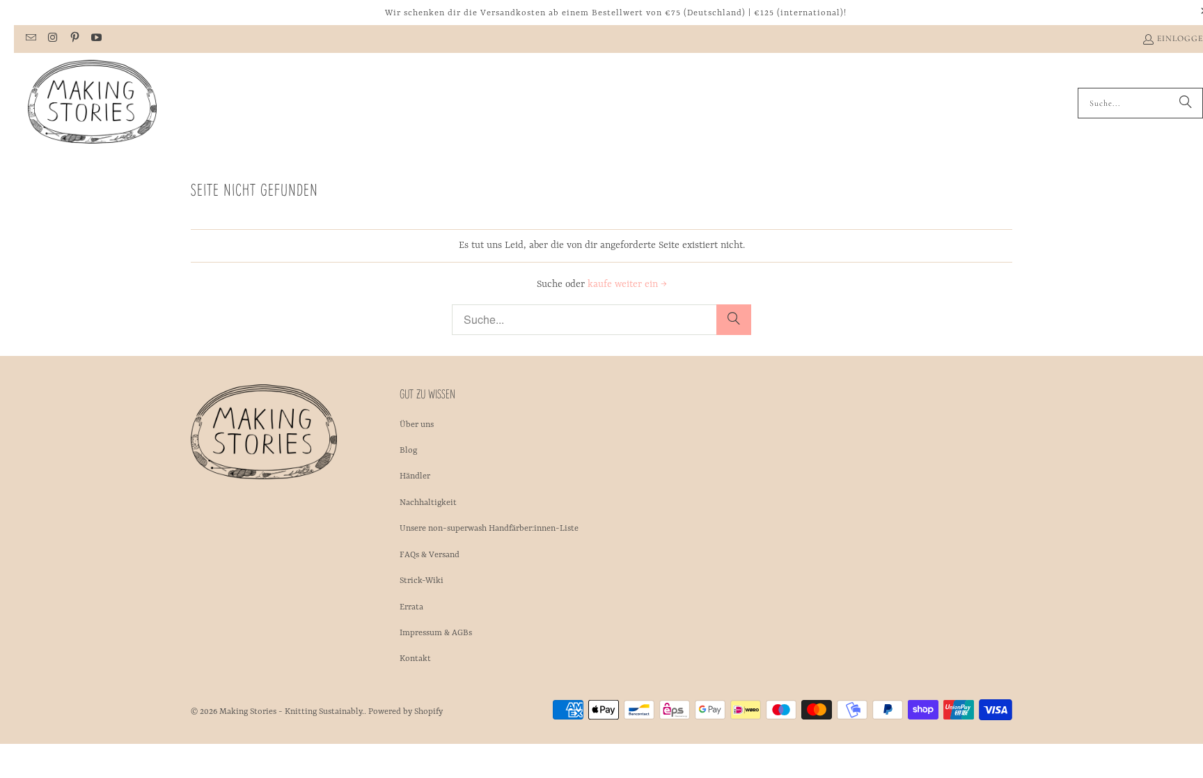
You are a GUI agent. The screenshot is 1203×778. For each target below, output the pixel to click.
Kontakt (415, 659)
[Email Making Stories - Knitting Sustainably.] (30, 39)
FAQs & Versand (429, 555)
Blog (408, 451)
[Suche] (1185, 103)
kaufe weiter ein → (627, 284)
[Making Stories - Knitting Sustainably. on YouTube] (96, 39)
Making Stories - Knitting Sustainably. (291, 712)
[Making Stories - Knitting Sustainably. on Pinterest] (74, 39)
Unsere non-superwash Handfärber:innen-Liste (489, 529)
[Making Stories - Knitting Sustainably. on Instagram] (52, 39)
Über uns (417, 425)
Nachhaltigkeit (428, 503)
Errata (411, 607)
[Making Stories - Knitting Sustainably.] (92, 103)
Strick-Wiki (421, 581)
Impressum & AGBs (436, 633)
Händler (415, 476)
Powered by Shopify (405, 712)
